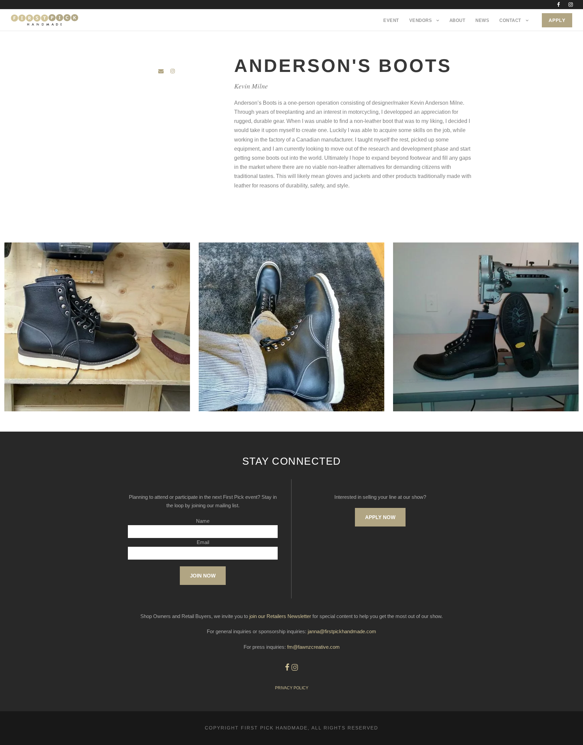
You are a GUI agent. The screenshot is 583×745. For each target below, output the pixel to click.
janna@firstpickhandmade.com (342, 631)
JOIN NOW (203, 576)
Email (203, 542)
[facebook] (558, 4)
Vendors (420, 20)
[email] (161, 71)
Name (203, 521)
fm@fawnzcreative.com (313, 647)
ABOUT (457, 20)
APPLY (557, 20)
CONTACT (510, 20)
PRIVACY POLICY (291, 688)
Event (391, 20)
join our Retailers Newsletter (280, 616)
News (482, 20)
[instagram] (570, 4)
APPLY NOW (380, 517)
